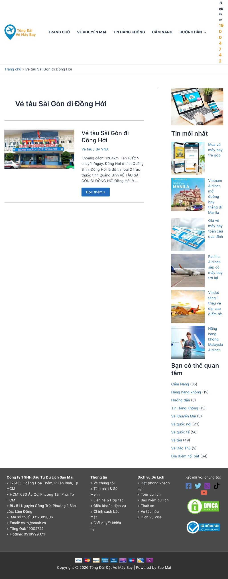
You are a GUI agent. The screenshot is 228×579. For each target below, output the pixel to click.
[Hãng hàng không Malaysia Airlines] (188, 342)
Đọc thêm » (95, 191)
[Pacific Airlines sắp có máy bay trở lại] (188, 270)
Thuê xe (147, 505)
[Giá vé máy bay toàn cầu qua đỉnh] (188, 234)
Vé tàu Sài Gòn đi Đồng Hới (105, 137)
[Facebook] (188, 486)
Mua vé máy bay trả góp (215, 149)
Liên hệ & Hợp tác (109, 500)
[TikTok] (216, 486)
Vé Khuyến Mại (183, 416)
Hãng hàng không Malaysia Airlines (215, 339)
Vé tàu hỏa (150, 511)
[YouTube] (204, 492)
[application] (204, 32)
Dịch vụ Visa (151, 517)
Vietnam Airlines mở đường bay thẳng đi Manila (215, 196)
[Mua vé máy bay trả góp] (188, 158)
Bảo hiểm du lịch (155, 500)
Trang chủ (12, 69)
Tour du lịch (151, 494)
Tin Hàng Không (184, 408)
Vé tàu (86, 149)
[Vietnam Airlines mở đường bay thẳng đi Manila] (188, 194)
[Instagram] (207, 486)
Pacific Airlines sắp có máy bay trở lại (215, 267)
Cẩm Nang (180, 384)
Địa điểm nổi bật (185, 456)
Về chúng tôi (104, 483)
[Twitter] (198, 486)
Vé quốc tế (180, 432)
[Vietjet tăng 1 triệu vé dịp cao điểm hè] (188, 306)
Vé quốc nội (181, 424)
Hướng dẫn (180, 400)
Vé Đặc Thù (181, 448)
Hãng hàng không (186, 392)
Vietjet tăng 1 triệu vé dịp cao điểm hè (215, 303)
